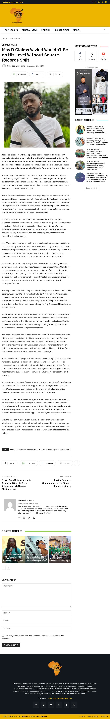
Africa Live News (17, 66)
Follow (91, 53)
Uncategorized (15, 38)
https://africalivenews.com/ (28, 503)
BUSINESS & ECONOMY (13, 554)
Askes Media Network (39, 716)
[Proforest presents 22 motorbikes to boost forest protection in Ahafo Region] (80, 165)
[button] (104, 30)
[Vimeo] (102, 2)
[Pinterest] (59, 704)
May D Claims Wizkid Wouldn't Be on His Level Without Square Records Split (39, 449)
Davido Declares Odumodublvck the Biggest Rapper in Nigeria (56, 483)
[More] (77, 463)
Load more (90, 188)
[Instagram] (95, 2)
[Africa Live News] (4, 66)
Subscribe (103, 53)
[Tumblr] (66, 704)
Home (4, 38)
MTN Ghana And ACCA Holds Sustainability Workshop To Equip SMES (13, 559)
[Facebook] (92, 2)
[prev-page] (4, 568)
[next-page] (8, 568)
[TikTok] (29, 517)
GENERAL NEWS (59, 552)
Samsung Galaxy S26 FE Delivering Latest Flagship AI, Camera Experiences (36, 559)
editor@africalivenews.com (60, 698)
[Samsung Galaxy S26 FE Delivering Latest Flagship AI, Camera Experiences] (36, 549)
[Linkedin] (51, 704)
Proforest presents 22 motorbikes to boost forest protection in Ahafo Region (96, 166)
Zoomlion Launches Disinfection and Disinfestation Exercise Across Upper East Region (59, 558)
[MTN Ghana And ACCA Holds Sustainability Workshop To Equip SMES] (13, 549)
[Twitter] (99, 2)
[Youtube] (105, 2)
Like (80, 53)
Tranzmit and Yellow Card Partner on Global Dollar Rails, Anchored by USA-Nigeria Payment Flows (97, 178)
